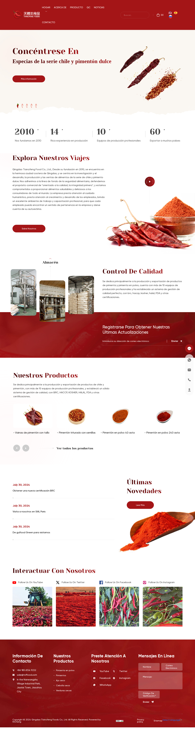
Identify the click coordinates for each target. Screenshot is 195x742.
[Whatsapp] (189, 360)
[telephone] (189, 380)
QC (88, 7)
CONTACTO (48, 22)
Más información (29, 78)
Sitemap (158, 720)
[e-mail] (189, 370)
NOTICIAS (99, 7)
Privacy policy (140, 720)
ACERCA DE (60, 7)
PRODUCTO (76, 7)
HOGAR (46, 7)
